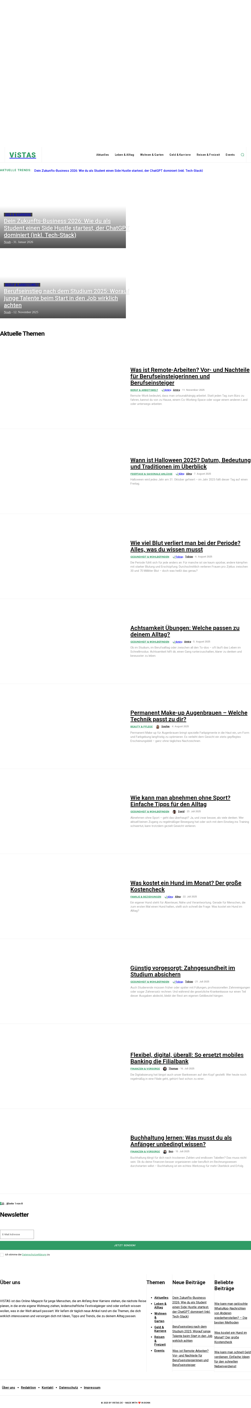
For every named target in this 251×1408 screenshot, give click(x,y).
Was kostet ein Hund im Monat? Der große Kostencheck (185, 886)
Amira (176, 389)
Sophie (165, 726)
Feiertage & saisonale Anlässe (151, 473)
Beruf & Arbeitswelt (22, 285)
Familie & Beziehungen (145, 896)
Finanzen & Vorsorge (145, 1068)
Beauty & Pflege (141, 726)
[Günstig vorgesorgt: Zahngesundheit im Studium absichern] (63, 981)
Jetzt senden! (125, 1245)
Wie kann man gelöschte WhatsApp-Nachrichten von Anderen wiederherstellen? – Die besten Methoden (231, 1313)
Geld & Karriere (18, 214)
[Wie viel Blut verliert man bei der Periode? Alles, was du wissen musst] (63, 556)
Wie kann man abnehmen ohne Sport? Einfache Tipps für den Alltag (180, 801)
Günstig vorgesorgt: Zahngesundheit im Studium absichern (182, 971)
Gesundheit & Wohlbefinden (149, 556)
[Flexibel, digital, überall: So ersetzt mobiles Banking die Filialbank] (63, 1066)
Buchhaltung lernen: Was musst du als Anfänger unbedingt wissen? (181, 1141)
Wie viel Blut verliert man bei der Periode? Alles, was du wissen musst (185, 546)
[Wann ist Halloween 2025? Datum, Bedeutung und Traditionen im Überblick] (63, 471)
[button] (242, 154)
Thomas (173, 1068)
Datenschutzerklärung (34, 1254)
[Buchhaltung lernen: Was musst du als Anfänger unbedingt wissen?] (63, 1151)
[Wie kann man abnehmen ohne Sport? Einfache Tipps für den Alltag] (63, 811)
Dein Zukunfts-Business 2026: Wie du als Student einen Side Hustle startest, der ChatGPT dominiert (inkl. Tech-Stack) (118, 171)
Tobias (189, 556)
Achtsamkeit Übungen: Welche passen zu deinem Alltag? (185, 631)
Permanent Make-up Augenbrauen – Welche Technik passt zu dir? (188, 716)
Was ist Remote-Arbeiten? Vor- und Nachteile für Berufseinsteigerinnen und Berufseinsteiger (190, 376)
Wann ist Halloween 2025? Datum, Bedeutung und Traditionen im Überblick (190, 463)
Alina (189, 473)
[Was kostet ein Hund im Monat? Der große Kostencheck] (63, 896)
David (181, 811)
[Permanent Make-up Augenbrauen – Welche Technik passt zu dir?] (63, 726)
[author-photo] (166, 390)
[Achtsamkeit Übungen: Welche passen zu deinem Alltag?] (63, 641)
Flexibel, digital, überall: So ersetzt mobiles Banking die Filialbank (187, 1058)
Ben (171, 1151)
